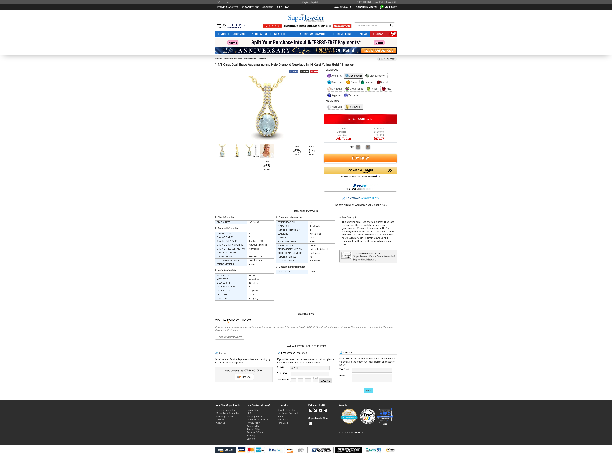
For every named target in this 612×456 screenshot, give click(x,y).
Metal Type (332, 100)
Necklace (262, 58)
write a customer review (230, 336)
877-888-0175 (365, 2)
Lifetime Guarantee (226, 410)
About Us (220, 423)
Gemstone (332, 70)
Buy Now (360, 158)
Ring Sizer (283, 419)
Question (343, 375)
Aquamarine (249, 58)
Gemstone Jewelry (232, 58)
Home (218, 58)
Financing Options (225, 416)
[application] (604, 448)
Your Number (283, 380)
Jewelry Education (287, 410)
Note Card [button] (283, 423)
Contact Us (252, 410)
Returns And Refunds (257, 419)
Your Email (344, 369)
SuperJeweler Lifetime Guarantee (370, 256)
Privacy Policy (253, 423)
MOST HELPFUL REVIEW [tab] (227, 320)
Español (314, 2)
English (305, 2)
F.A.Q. (249, 413)
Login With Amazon (366, 7)
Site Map (251, 435)
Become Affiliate (255, 432)
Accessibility (253, 426)
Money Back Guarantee (227, 413)
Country (280, 367)
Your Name (282, 373)
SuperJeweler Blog (318, 418)
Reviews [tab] (247, 320)
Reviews (220, 419)
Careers (251, 439)
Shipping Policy (254, 416)
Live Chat (246, 377)
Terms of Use (253, 429)
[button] (360, 173)
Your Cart (390, 7)
